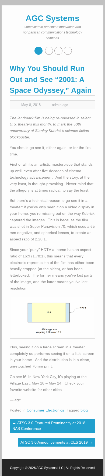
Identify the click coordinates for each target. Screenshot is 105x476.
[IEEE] (58, 51)
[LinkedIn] (49, 51)
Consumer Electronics (45, 410)
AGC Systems (52, 18)
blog (84, 410)
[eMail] (68, 51)
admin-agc (60, 105)
